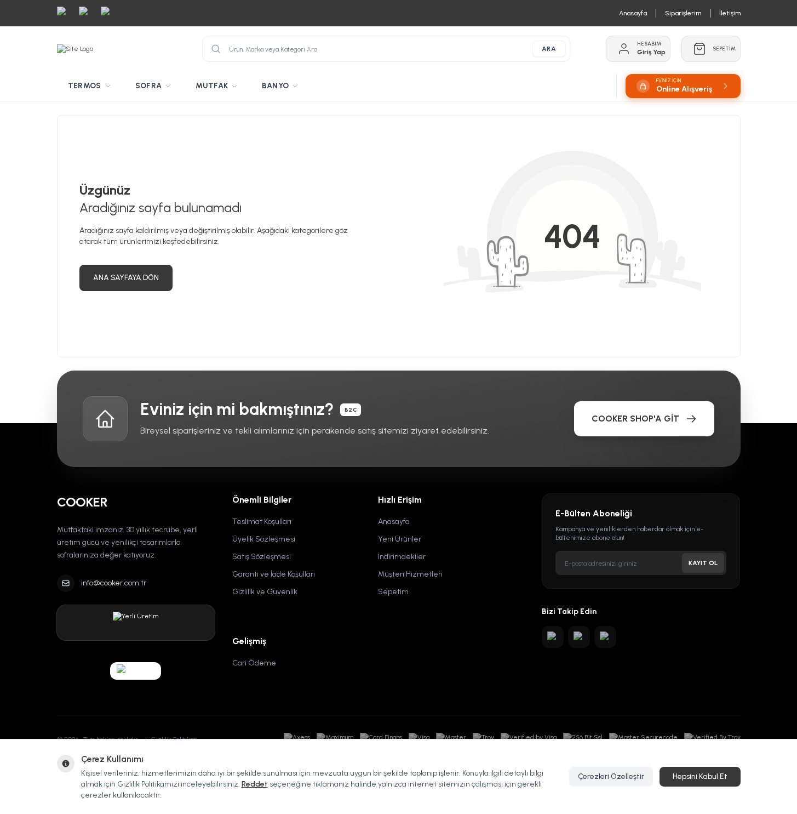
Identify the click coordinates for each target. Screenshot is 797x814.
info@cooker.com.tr (113, 583)
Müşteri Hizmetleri (410, 574)
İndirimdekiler (402, 556)
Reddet (255, 784)
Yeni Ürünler (399, 539)
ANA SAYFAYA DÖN (126, 277)
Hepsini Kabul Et (700, 776)
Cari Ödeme (254, 663)
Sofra (148, 85)
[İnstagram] (553, 637)
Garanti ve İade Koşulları (273, 574)
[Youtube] (579, 637)
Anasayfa (394, 521)
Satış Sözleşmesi (261, 556)
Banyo (275, 85)
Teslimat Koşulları (261, 521)
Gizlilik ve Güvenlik (264, 591)
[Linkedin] (605, 637)
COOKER (82, 502)
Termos (84, 85)
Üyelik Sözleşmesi (263, 539)
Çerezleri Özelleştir (611, 776)
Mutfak (212, 85)
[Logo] (75, 48)
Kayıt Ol (703, 563)
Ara (549, 49)
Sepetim (393, 591)
